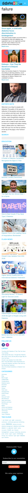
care (10, 420)
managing (12, 432)
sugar (10, 433)
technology (20, 433)
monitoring (17, 432)
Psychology (5, 403)
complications (18, 420)
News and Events (6, 400)
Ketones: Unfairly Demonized (12, 177)
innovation (4, 430)
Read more (5, 46)
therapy (3, 435)
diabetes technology (18, 426)
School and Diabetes (7, 407)
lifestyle (16, 430)
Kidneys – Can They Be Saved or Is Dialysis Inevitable (11, 66)
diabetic (4, 428)
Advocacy (4, 374)
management (5, 432)
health (15, 428)
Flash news (4, 390)
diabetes (9, 424)
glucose (10, 428)
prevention (23, 432)
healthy (19, 428)
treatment (10, 435)
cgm (13, 420)
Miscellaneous (5, 398)
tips (7, 435)
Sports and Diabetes (7, 409)
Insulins (3, 395)
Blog (3, 376)
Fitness (3, 388)
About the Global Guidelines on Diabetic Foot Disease (13, 367)
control (3, 424)
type (15, 435)
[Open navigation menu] (25, 3)
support (14, 433)
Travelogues (5, 412)
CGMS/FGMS (5, 379)
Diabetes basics (6, 383)
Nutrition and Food (6, 402)
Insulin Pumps (5, 393)
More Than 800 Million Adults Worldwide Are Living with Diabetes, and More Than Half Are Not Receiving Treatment (13, 363)
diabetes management (7, 426)
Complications (5, 381)
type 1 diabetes (21, 435)
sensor (6, 433)
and (4, 420)
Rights (3, 405)
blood (6, 420)
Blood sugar (5, 377)
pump (3, 433)
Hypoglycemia (5, 391)
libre (13, 430)
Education (4, 384)
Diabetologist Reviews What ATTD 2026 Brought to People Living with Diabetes (14, 315)
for (7, 428)
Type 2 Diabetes (6, 414)
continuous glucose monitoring (16, 422)
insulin (9, 430)
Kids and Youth (5, 397)
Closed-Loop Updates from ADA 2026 (11, 360)
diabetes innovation (17, 424)
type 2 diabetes (5, 437)
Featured (4, 386)
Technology (5, 410)
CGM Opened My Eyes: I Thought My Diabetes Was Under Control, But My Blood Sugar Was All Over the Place (14, 356)
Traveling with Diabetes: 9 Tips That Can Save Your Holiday (13, 352)
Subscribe (14, 467)
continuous (4, 422)
